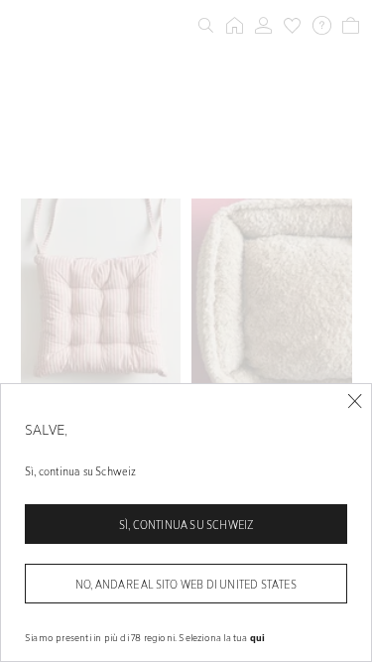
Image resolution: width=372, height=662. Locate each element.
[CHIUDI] (354, 401)
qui (258, 637)
